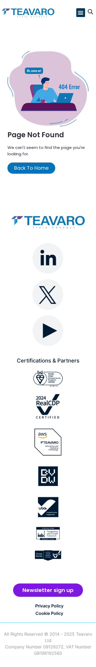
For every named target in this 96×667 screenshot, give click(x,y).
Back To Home (31, 168)
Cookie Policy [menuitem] (49, 613)
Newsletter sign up (48, 590)
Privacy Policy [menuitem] (49, 605)
